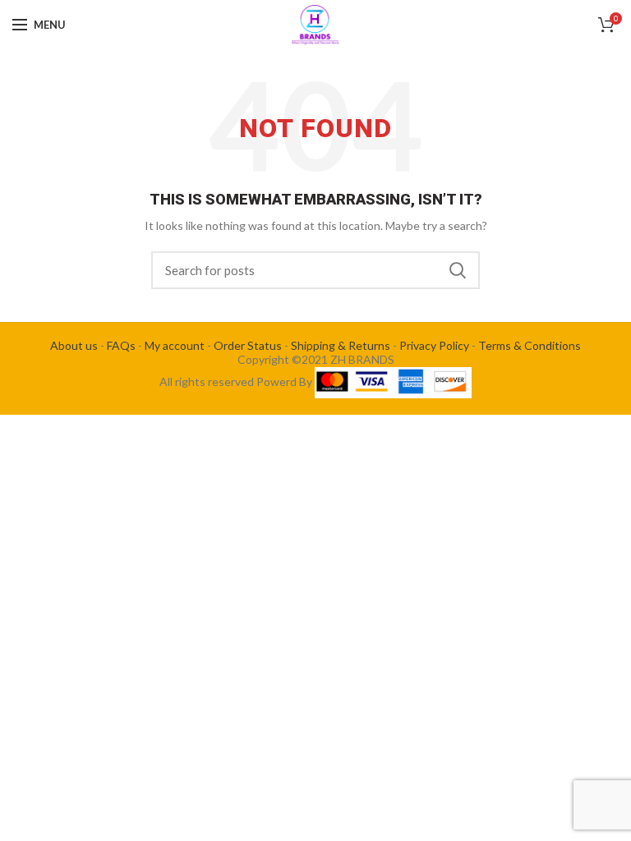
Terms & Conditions (529, 345)
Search (457, 270)
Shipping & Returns (340, 345)
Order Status (248, 345)
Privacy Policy (434, 345)
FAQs (121, 345)
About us (74, 345)
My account (175, 345)
